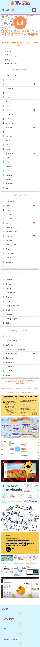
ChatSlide (9, 88)
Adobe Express (11, 76)
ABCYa (8, 336)
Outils (36, 388)
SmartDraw (10, 253)
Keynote (9, 127)
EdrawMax (9, 219)
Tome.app (9, 184)
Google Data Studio (12, 306)
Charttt (8, 284)
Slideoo (8, 171)
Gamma (8, 106)
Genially (9, 110)
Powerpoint (10, 153)
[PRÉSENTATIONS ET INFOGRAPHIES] (20, 22)
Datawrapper (10, 293)
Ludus (8, 132)
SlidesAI (9, 175)
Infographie (27, 388)
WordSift (9, 375)
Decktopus (9, 93)
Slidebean (9, 166)
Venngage (9, 262)
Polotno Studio (11, 245)
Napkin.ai (9, 236)
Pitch (7, 145)
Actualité (10, 388)
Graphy (8, 310)
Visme (8, 188)
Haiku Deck (10, 119)
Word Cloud (10, 362)
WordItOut (9, 371)
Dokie (8, 97)
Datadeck (9, 288)
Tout (3, 388)
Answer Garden (11, 341)
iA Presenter (10, 123)
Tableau (8, 323)
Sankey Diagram (11, 319)
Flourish (9, 297)
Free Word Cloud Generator (15, 349)
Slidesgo (9, 179)
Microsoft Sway (11, 136)
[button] (13, 9)
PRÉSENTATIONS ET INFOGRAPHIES (20, 33)
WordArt (9, 367)
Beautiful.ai (10, 80)
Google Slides (11, 114)
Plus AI (8, 149)
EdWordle (9, 345)
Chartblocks (10, 280)
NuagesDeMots (11, 354)
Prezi (8, 158)
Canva (8, 84)
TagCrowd (9, 358)
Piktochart (9, 240)
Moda (8, 140)
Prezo (8, 162)
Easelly (8, 210)
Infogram (9, 227)
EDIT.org (9, 214)
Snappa (8, 258)
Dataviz (18, 388)
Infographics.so (11, 232)
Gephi (8, 301)
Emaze (8, 102)
